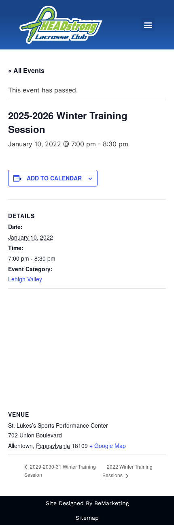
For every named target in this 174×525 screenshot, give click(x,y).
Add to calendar (54, 178)
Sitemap (87, 517)
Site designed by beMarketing (87, 503)
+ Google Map (107, 445)
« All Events (26, 70)
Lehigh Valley (25, 279)
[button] (148, 24)
